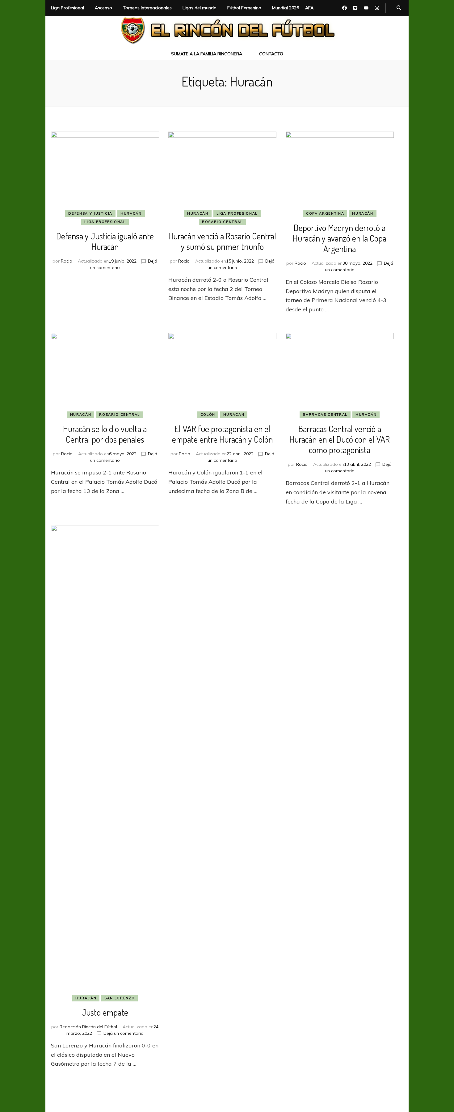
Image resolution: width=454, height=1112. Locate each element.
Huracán (131, 213)
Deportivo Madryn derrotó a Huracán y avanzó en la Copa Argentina (339, 238)
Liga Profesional (67, 8)
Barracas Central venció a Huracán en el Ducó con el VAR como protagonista (339, 439)
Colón (207, 414)
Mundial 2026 (285, 8)
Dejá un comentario (123, 1033)
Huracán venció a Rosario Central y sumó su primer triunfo (222, 241)
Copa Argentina (325, 213)
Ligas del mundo (199, 8)
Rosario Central (222, 222)
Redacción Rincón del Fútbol (88, 1027)
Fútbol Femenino (244, 8)
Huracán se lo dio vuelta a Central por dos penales (105, 434)
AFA (309, 8)
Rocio (66, 261)
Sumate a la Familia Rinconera (206, 54)
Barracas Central (325, 414)
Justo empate (105, 1012)
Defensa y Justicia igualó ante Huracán (105, 241)
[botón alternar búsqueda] (399, 8)
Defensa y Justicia (90, 213)
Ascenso (103, 8)
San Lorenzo (119, 998)
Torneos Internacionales (147, 8)
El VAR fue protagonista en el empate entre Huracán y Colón (222, 434)
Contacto (271, 54)
